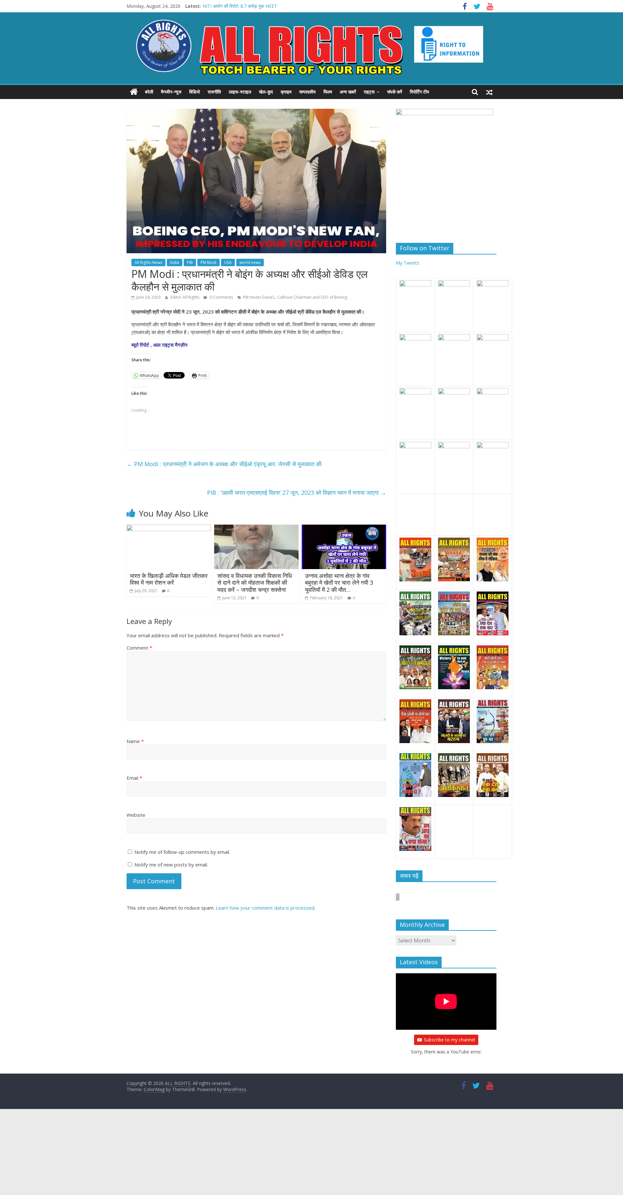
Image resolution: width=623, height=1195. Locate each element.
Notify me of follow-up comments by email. (182, 852)
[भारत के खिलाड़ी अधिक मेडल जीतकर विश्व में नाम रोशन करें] (169, 528)
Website (136, 815)
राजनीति (214, 92)
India (174, 262)
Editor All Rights (185, 297)
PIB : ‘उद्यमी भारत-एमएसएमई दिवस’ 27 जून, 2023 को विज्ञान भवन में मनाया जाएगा (296, 492)
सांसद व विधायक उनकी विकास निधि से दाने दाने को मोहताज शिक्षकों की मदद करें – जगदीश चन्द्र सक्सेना (254, 582)
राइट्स (369, 92)
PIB (190, 262)
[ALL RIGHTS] (134, 92)
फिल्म (328, 92)
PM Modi (208, 262)
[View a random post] (489, 92)
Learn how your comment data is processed (265, 907)
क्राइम (286, 92)
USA (228, 262)
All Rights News (148, 262)
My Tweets (407, 263)
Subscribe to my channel (449, 1040)
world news (250, 262)
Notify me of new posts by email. (171, 864)
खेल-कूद (266, 92)
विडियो (194, 92)
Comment (139, 647)
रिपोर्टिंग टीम (419, 92)
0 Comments (221, 297)
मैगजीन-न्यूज (171, 92)
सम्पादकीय (307, 92)
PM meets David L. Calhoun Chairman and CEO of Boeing (295, 297)
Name (135, 741)
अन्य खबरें (348, 92)
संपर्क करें (394, 92)
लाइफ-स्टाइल (240, 92)
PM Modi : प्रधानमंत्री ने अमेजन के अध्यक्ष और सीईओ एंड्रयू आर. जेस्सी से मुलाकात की (224, 464)
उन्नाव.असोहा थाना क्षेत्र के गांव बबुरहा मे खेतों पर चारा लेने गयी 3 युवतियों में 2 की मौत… (339, 582)
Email (134, 778)
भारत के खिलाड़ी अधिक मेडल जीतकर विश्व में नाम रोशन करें (169, 579)
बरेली (149, 92)
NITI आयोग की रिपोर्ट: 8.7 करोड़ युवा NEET (239, 6)
